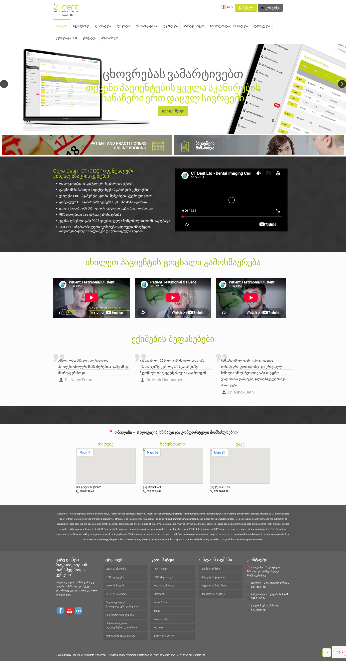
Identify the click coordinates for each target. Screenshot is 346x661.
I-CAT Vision (160, 568)
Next (342, 84)
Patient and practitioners (118, 145)
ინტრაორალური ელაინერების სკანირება (121, 625)
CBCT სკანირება (116, 568)
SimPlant (159, 593)
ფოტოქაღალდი (164, 635)
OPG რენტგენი (115, 577)
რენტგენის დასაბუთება (121, 635)
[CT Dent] (66, 10)
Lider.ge (76, 654)
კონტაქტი (272, 8)
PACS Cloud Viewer (164, 585)
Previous (4, 84)
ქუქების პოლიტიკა (166, 654)
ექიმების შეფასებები (173, 339)
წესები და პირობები (192, 654)
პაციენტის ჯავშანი (213, 577)
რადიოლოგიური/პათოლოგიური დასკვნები (122, 604)
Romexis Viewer (163, 619)
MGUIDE (158, 627)
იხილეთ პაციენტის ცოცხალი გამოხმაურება (173, 262)
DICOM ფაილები (164, 577)
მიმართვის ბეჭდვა (213, 593)
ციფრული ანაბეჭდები (120, 614)
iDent (157, 610)
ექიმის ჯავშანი (210, 568)
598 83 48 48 (258, 586)
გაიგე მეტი (173, 111)
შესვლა (248, 8)
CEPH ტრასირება (116, 593)
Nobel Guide (160, 602)
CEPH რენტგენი (115, 585)
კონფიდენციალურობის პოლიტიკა (130, 654)
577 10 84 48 (258, 609)
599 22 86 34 (258, 598)
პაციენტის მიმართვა (205, 145)
